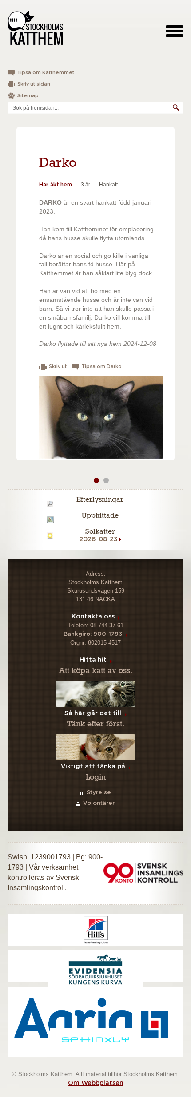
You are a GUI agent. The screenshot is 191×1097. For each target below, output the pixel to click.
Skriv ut (58, 366)
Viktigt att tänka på (93, 767)
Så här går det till (92, 713)
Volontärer (99, 803)
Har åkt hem (55, 184)
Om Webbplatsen (95, 1083)
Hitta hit (93, 660)
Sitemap (28, 95)
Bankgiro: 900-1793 (93, 634)
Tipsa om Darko (102, 366)
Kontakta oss (93, 617)
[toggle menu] (174, 31)
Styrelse (99, 793)
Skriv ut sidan (33, 84)
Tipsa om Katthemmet (45, 72)
